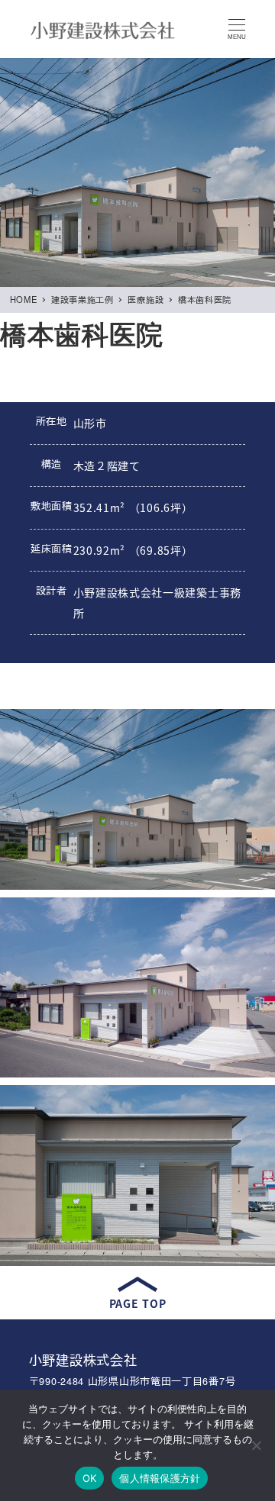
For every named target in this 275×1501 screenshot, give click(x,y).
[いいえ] (256, 1445)
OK (89, 1478)
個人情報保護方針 (159, 1478)
